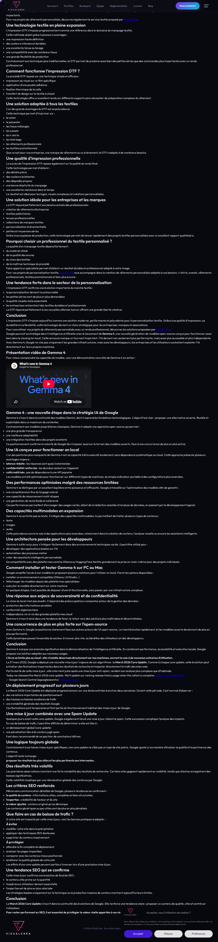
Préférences (198, 933)
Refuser (168, 933)
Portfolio (68, 6)
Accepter (138, 933)
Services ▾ (52, 6)
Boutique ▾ (85, 6)
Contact (137, 6)
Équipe (100, 6)
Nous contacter (188, 5)
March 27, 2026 (68, 679)
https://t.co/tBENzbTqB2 (169, 675)
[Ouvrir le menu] (206, 6)
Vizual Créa (130, 19)
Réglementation (118, 6)
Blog (150, 6)
